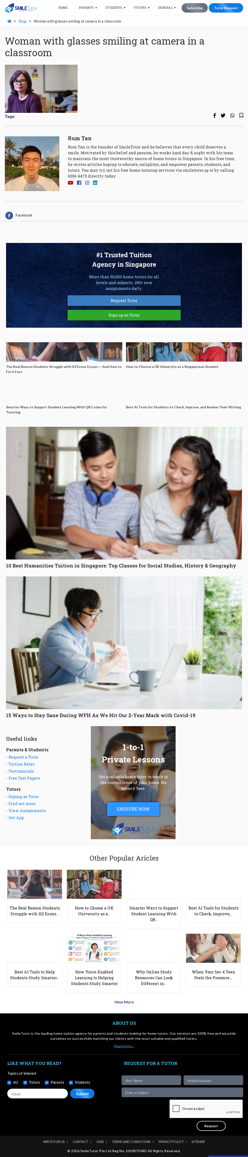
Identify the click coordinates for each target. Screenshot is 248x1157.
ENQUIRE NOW (133, 809)
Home (63, 7)
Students (113, 7)
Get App (16, 817)
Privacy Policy (171, 1142)
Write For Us (54, 1142)
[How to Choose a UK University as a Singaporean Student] (184, 352)
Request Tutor (124, 300)
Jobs (100, 1142)
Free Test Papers (24, 778)
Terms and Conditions (131, 1142)
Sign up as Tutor (124, 315)
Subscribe (194, 8)
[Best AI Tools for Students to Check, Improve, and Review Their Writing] (184, 392)
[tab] (18, 215)
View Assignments (27, 810)
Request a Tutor (23, 757)
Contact (80, 1142)
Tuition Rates (21, 764)
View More (124, 1002)
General (165, 7)
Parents (86, 7)
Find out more (22, 803)
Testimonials (21, 771)
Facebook (24, 215)
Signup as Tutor (23, 796)
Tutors (140, 7)
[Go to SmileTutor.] (9, 21)
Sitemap (198, 1142)
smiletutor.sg (196, 170)
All (15, 1082)
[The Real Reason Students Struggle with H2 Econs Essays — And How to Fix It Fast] (64, 352)
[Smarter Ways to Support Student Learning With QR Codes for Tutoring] (64, 392)
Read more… (124, 1046)
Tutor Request (226, 8)
